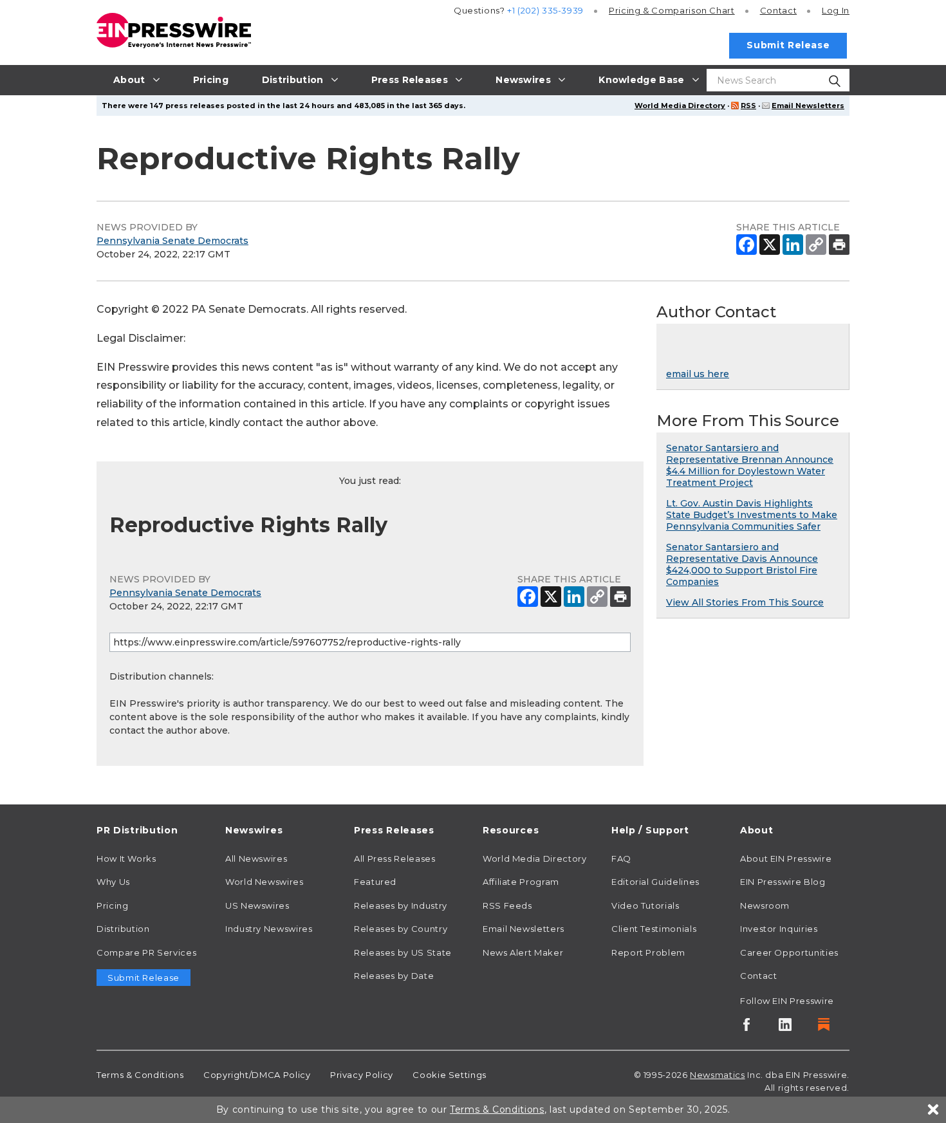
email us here (697, 374)
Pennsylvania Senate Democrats (172, 240)
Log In (835, 10)
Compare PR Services (146, 952)
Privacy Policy (361, 1075)
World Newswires (264, 882)
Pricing (672, 10)
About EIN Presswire (785, 858)
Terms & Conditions (140, 1075)
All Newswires (256, 858)
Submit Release (788, 45)
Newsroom (765, 905)
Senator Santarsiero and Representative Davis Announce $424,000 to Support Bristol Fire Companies (742, 564)
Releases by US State (403, 952)
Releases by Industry (400, 905)
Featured (375, 882)
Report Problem (648, 952)
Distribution (123, 928)
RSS (748, 105)
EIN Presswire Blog (783, 882)
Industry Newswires (269, 928)
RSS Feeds (507, 905)
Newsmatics (717, 1075)
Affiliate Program (521, 882)
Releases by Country (400, 928)
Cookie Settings (450, 1075)
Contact (778, 10)
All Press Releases (395, 858)
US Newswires (257, 905)
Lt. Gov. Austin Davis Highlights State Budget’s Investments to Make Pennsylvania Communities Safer (751, 514)
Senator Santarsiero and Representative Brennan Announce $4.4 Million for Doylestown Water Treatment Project (749, 465)
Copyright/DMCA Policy (256, 1075)
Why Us (113, 882)
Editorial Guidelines (655, 882)
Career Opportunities (789, 952)
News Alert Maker (523, 952)
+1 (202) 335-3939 (545, 10)
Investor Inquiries (779, 928)
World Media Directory (680, 105)
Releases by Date (394, 975)
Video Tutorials (645, 905)
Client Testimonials (653, 928)
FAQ (621, 858)
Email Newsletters (808, 105)
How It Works (126, 858)
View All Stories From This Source (745, 602)
